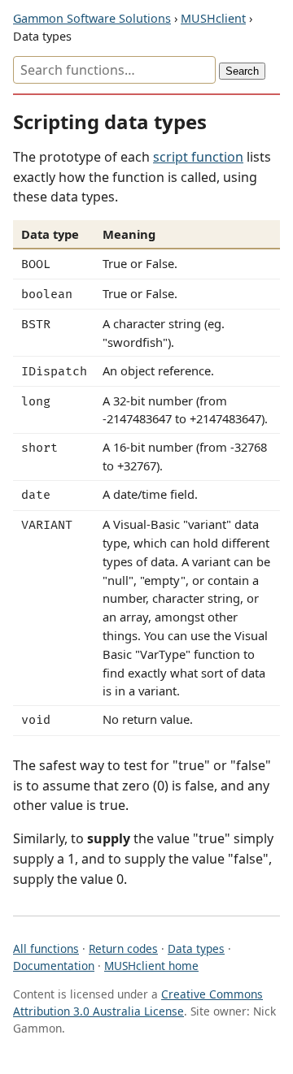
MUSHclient (213, 18)
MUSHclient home (151, 965)
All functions (46, 948)
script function (198, 157)
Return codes (123, 948)
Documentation (53, 965)
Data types (196, 948)
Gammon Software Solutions (92, 18)
